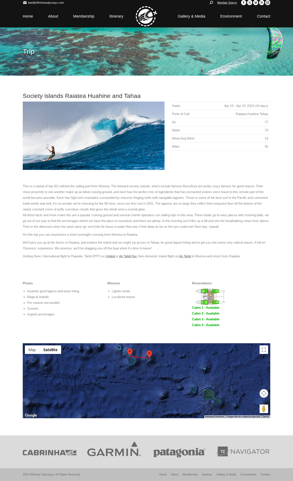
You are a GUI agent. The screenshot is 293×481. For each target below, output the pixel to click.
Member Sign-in (227, 2)
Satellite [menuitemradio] (50, 350)
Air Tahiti (185, 256)
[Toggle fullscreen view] (264, 349)
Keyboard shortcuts (214, 416)
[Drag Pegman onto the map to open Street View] (264, 409)
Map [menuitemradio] (32, 350)
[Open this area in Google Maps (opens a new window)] (31, 415)
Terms (266, 416)
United (110, 256)
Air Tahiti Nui (127, 256)
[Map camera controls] (264, 393)
